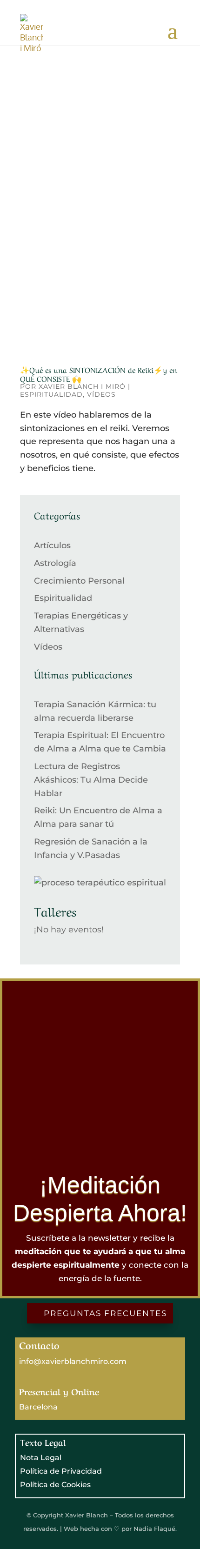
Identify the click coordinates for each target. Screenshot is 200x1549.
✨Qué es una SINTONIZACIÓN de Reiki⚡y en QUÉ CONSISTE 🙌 (98, 374)
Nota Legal (40, 1457)
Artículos (52, 545)
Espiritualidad (51, 394)
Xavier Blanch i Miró (82, 386)
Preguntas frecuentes (105, 1313)
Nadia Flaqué (153, 1528)
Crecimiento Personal (79, 581)
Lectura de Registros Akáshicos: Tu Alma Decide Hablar (91, 779)
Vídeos (101, 394)
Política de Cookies (55, 1484)
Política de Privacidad (61, 1471)
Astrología (55, 563)
